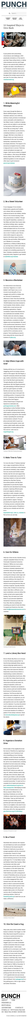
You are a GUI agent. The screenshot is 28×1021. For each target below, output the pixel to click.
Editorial (6, 1005)
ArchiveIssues (14, 19)
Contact (19, 1008)
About (4, 1000)
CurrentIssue (8, 19)
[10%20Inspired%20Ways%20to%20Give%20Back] (4, 47)
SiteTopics (20, 19)
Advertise (6, 1008)
